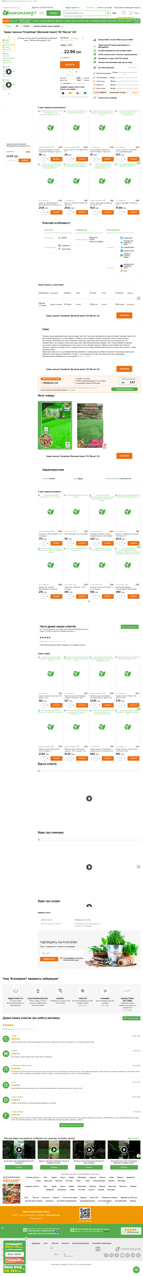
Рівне (79, 1181)
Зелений (64, 238)
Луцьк (38, 1181)
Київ (45, 1177)
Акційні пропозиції (11, 7)
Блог (26, 1197)
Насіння (36, 21)
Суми (87, 1181)
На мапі (106, 1231)
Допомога (49, 1201)
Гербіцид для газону (83, 920)
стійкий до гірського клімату (127, 255)
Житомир (121, 1181)
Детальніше (71, 390)
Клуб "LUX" (94, 1197)
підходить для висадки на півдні (128, 242)
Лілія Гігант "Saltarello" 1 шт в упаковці (74, 588)
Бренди (133, 1201)
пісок (125, 271)
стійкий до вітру (129, 251)
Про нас (36, 1197)
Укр (114, 13)
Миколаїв (48, 1181)
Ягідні (74, 21)
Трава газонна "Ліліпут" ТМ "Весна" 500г (126, 697)
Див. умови (83, 1005)
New (11, 21)
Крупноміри (112, 21)
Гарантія (56, 1197)
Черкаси (92, 1177)
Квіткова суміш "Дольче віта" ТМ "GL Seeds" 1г (49, 750)
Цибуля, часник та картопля (25, 21)
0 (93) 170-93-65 (46, 7)
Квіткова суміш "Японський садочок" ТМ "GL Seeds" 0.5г (75, 750)
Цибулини (59, 21)
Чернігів (111, 1181)
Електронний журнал (80, 1243)
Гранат (80, 17)
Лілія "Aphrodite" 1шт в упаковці (75, 534)
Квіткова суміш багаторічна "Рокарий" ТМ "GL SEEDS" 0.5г (101, 697)
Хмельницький (99, 1181)
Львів (111, 1177)
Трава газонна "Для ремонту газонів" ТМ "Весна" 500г (75, 697)
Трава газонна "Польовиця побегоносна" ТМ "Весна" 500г (102, 750)
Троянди (43, 21)
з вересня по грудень (93, 238)
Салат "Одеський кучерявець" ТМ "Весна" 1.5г (101, 204)
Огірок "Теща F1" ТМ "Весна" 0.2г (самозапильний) (126, 151)
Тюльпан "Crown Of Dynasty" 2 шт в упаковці (101, 588)
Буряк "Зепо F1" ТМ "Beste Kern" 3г (76, 151)
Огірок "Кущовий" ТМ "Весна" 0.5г (127, 204)
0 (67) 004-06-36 (49, 1234)
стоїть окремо (66, 249)
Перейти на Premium (124, 389)
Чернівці (133, 1186)
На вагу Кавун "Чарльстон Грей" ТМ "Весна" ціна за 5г (100, 151)
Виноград (51, 21)
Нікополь (58, 1181)
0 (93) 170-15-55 (48, 1231)
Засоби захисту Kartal (33, 1201)
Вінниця (120, 1177)
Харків (54, 1177)
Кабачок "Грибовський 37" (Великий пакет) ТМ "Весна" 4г (50, 204)
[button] (127, 92)
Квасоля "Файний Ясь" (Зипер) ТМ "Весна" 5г (127, 535)
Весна (80, 479)
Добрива (128, 21)
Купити (69, 64)
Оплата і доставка (104, 7)
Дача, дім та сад (136, 21)
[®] (19, 15)
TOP (15, 21)
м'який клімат (128, 238)
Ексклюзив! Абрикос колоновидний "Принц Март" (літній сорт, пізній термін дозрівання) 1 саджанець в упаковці (126, 588)
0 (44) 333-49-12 (34, 1231)
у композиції (65, 245)
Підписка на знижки (109, 1197)
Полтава (69, 1181)
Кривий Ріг (131, 1177)
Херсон (102, 1177)
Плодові (67, 21)
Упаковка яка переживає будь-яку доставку (115, 62)
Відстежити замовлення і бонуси (127, 7)
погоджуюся (69, 958)
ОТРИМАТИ (14, 1260)
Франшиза (90, 7)
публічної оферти (84, 356)
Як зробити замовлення (101, 1243)
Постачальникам (104, 1201)
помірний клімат (129, 247)
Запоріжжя (82, 1177)
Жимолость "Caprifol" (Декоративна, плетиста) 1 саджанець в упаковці (48, 588)
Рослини (121, 20)
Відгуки (83, 1197)
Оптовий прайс (121, 1201)
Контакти (45, 1197)
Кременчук (62, 1190)
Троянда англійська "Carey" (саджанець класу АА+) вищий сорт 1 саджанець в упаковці (101, 535)
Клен (76, 17)
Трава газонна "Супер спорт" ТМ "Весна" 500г (127, 750)
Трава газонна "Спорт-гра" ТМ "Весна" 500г (50, 697)
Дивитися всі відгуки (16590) (71, 1125)
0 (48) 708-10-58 (34, 1234)
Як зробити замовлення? (67, 1201)
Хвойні (104, 21)
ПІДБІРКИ (6, 21)
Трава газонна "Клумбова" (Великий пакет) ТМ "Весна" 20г (18, 145)
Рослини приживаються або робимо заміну (114, 51)
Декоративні (95, 21)
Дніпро (71, 1177)
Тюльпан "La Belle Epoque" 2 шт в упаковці (50, 535)
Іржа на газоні (46, 920)
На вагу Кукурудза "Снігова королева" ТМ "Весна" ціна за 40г (50, 151)
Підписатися (49, 959)
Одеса (62, 1177)
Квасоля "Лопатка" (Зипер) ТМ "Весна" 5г (75, 204)
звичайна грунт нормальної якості (129, 266)
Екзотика (80, 21)
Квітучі (87, 21)
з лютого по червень (96, 241)
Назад (8, 26)
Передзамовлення (87, 1201)
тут (75, 631)
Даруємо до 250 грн (129, 1197)
